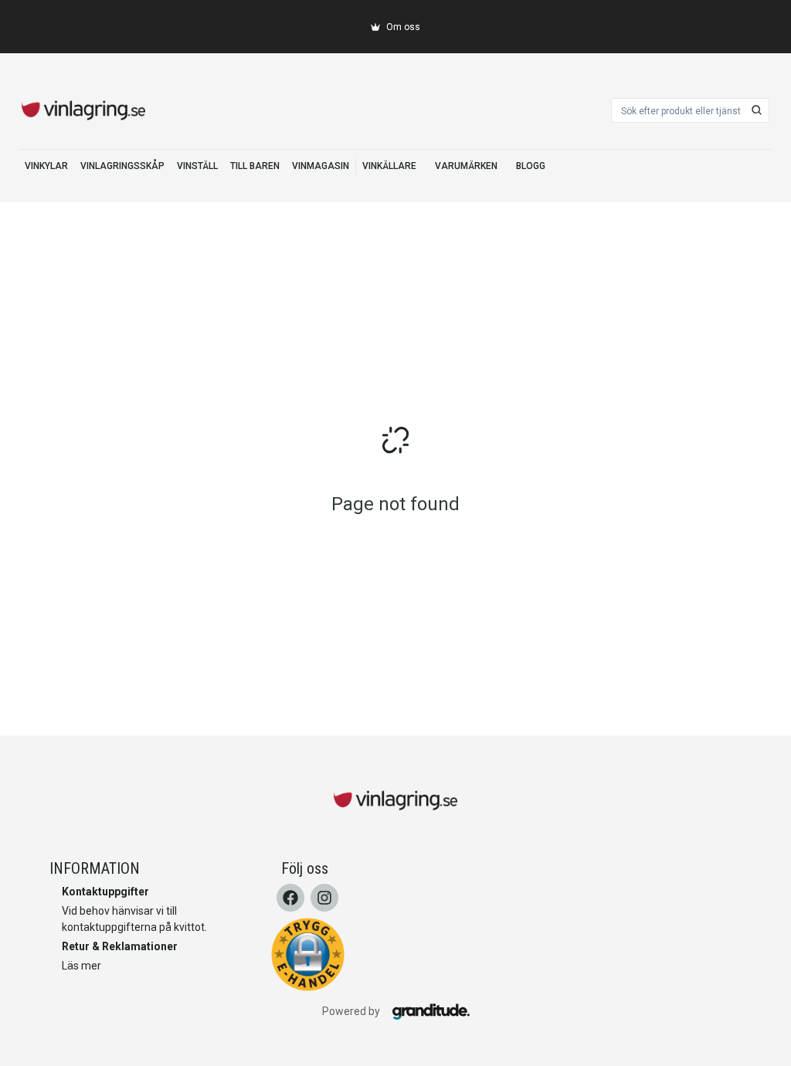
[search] (757, 110)
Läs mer (81, 965)
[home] (83, 110)
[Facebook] (290, 898)
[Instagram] (324, 898)
